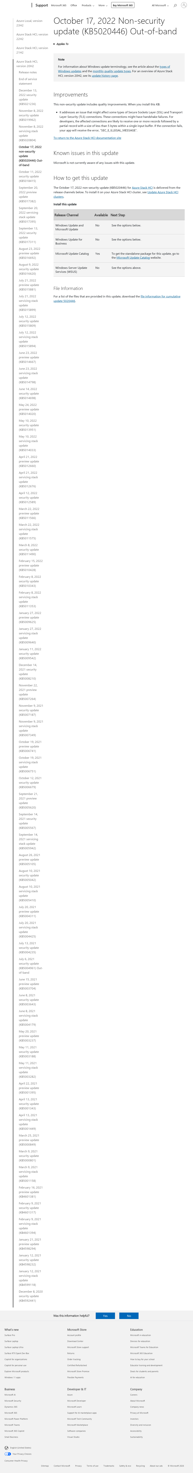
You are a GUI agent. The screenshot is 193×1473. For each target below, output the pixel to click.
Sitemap (45, 1465)
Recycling (140, 1465)
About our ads (156, 1465)
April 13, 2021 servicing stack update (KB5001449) (28, 1121)
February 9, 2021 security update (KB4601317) (30, 1207)
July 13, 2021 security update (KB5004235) (29, 947)
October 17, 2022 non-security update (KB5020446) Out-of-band (31, 156)
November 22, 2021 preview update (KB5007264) (28, 692)
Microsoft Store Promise (78, 1371)
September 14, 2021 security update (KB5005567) (28, 821)
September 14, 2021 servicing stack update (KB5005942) (28, 841)
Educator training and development (146, 1365)
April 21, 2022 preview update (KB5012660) (29, 461)
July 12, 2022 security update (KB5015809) (29, 320)
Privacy (78, 1465)
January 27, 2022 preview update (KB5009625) (30, 617)
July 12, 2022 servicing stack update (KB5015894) (28, 339)
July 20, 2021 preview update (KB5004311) (29, 911)
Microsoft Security (13, 1400)
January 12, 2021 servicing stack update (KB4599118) (30, 1278)
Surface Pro (10, 1335)
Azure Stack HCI (142, 187)
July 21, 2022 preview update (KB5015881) (29, 284)
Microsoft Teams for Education (144, 1347)
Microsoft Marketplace (77, 1424)
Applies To (62, 44)
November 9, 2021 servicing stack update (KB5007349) (31, 728)
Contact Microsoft (62, 1465)
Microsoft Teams (12, 1424)
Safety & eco (125, 1465)
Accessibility (136, 1430)
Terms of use (92, 1465)
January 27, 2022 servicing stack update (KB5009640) (30, 635)
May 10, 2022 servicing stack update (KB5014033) (28, 443)
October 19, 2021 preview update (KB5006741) (30, 746)
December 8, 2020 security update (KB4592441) (31, 1295)
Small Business (11, 1436)
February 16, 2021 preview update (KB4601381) (31, 1191)
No (129, 1316)
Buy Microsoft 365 (123, 5)
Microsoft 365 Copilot (14, 1430)
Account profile (74, 1335)
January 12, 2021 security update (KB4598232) (30, 1259)
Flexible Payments (75, 1377)
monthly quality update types (112, 71)
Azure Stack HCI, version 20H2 (27, 63)
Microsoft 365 (58, 5)
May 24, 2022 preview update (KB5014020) (29, 409)
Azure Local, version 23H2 (29, 23)
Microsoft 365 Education (141, 1353)
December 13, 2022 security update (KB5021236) (28, 97)
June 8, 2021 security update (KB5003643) (29, 999)
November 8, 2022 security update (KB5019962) (31, 115)
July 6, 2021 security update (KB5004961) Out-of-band (31, 965)
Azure (70, 1394)
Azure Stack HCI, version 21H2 (32, 50)
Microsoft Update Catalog (133, 257)
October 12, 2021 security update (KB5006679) (30, 782)
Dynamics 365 (11, 1406)
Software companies (76, 1430)
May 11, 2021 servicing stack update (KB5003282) (28, 1069)
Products (86, 5)
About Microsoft (137, 1400)
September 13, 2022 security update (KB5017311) (28, 235)
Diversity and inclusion (140, 1424)
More (102, 5)
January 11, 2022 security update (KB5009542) (30, 653)
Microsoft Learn (74, 1406)
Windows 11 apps (13, 1377)
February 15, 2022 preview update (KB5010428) (31, 565)
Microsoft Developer (76, 1400)
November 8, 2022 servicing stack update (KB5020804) (31, 133)
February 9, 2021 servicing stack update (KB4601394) (30, 1226)
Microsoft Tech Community (79, 1418)
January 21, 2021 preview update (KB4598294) (30, 1243)
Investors (134, 1418)
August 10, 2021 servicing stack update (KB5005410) (29, 893)
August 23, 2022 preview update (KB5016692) (29, 253)
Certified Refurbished (77, 1365)
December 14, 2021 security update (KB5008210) (28, 671)
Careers (133, 1394)
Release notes (28, 72)
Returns (70, 1353)
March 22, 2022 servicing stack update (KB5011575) (29, 531)
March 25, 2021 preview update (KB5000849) (29, 1139)
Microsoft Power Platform (16, 1418)
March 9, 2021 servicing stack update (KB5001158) (28, 1174)
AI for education (137, 1377)
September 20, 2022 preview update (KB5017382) (28, 194)
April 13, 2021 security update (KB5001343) (29, 1103)
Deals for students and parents (144, 1371)
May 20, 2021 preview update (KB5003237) (29, 1035)
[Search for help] (175, 5)
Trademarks (108, 1465)
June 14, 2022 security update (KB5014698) (29, 393)
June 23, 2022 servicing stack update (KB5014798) (28, 375)
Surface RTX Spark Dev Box (17, 1353)
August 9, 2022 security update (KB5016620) (29, 268)
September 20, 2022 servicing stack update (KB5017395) (28, 214)
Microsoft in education (140, 1335)
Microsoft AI (10, 1394)
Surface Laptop (11, 1341)
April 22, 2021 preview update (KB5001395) (29, 1087)
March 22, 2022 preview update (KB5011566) (29, 513)
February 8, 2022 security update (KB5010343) (30, 581)
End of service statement (28, 81)
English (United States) (20, 1447)
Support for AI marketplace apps (82, 1412)
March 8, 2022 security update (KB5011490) (29, 549)
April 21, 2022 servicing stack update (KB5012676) (28, 479)
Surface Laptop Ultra (14, 1347)
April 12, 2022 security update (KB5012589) (29, 497)
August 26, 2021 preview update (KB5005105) (29, 859)
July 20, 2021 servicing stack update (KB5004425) (28, 929)
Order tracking (73, 1359)
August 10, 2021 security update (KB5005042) (29, 875)
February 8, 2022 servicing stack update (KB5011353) (30, 599)
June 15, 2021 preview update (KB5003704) (29, 983)
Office (73, 5)
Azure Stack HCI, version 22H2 (32, 36)
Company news (137, 1406)
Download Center (75, 1341)
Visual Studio (73, 1436)
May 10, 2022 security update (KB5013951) (29, 424)
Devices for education (140, 1341)
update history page (105, 75)
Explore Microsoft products (17, 1371)
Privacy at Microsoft (139, 1412)
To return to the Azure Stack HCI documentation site (87, 138)
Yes (105, 1316)
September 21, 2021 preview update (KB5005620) (28, 800)
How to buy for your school (142, 1359)
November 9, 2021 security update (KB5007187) (31, 710)
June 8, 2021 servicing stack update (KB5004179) (28, 1017)
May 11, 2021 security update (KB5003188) (29, 1051)
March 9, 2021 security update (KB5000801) (29, 1155)
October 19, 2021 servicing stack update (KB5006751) (30, 764)
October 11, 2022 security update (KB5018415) (30, 176)
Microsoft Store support (78, 1347)
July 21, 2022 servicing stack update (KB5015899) (28, 303)
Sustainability (136, 1436)
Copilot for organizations (16, 1359)
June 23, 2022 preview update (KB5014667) (29, 357)
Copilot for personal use (15, 1365)
